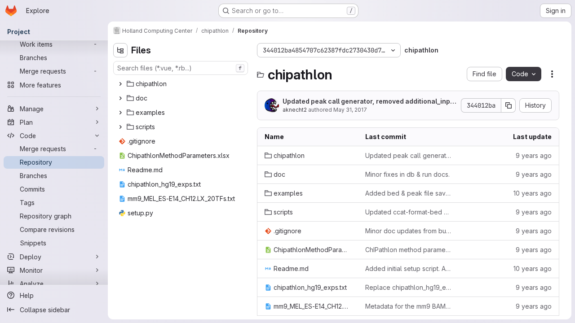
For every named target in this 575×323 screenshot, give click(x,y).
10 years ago (532, 193)
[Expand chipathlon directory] (120, 84)
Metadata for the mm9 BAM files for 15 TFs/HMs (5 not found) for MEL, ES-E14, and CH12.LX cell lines (408, 306)
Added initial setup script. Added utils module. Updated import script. (408, 268)
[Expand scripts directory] (120, 127)
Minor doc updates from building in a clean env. (408, 231)
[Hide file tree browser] (120, 50)
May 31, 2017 (350, 109)
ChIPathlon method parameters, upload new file (408, 249)
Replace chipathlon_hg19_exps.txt (408, 287)
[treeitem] (181, 84)
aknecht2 (295, 109)
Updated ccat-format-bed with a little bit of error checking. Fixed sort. (408, 212)
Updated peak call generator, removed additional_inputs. (369, 101)
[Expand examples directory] (120, 112)
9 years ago (534, 155)
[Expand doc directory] (120, 98)
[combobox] (180, 68)
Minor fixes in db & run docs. (407, 174)
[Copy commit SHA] (508, 105)
